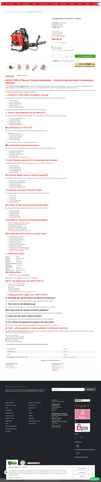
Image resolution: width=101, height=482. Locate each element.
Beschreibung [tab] (9, 75)
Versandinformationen (11, 428)
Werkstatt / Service (10, 418)
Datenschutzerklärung (31, 389)
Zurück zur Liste (10, 11)
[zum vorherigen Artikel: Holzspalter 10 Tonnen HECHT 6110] (90, 11)
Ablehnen (82, 476)
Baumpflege (60, 26)
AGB (30, 410)
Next (48, 67)
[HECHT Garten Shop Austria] (2, 3)
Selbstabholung (9, 413)
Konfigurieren (82, 472)
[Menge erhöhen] (70, 56)
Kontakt (30, 413)
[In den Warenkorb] (6, 17)
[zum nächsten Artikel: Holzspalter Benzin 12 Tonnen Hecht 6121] (94, 11)
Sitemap (31, 415)
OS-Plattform (8, 410)
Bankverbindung (9, 402)
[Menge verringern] (53, 56)
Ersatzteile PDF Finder (10, 405)
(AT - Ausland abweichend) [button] (68, 50)
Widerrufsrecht (32, 423)
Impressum (11, 477)
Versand (64, 42)
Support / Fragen (9, 415)
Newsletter (8, 431)
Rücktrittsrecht (32, 405)
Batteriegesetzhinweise (34, 421)
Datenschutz (18, 477)
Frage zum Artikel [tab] (21, 75)
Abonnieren (90, 389)
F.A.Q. (6, 408)
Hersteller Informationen (35, 402)
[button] (98, 4)
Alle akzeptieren (82, 468)
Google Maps (8, 421)
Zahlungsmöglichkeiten (11, 426)
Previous (6, 67)
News (6, 423)
